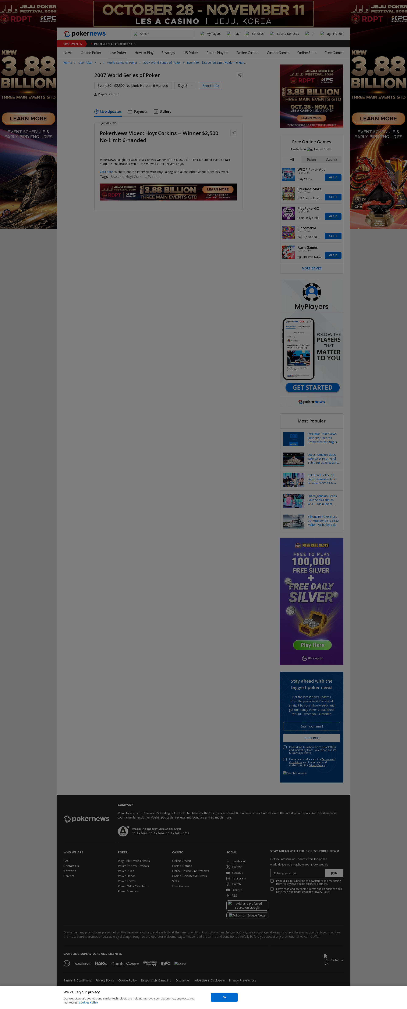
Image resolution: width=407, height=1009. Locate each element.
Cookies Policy (88, 1002)
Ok (224, 997)
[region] (203, 997)
